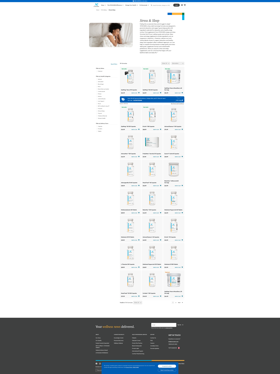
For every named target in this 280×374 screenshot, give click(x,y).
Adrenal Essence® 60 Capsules (151, 237)
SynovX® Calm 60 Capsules (171, 153)
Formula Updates (154, 348)
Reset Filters (114, 64)
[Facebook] (96, 363)
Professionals (143, 5)
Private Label (135, 348)
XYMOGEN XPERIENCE (102, 353)
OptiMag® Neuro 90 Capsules (129, 90)
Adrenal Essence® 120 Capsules (172, 126)
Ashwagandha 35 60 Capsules (129, 182)
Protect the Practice (137, 343)
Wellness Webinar (118, 343)
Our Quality (99, 340)
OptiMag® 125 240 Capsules (150, 90)
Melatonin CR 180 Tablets (171, 264)
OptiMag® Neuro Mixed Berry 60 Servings (173, 89)
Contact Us (153, 338)
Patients (134, 338)
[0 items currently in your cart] (185, 5)
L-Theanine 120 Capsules (127, 264)
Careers (152, 343)
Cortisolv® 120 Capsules (149, 293)
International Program (137, 351)
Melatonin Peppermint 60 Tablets (173, 210)
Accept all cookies (167, 366)
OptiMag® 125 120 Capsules (128, 126)
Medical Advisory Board (102, 350)
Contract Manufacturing (138, 353)
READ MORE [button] (136, 367)
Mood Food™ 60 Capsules (149, 182)
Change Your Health (130, 5)
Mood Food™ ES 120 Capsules (129, 293)
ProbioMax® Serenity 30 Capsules (152, 153)
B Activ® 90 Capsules (170, 237)
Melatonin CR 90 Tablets (127, 237)
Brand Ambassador (137, 345)
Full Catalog (104, 10)
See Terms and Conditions (177, 103)
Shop (102, 5)
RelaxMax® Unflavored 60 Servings (171, 181)
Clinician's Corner (136, 340)
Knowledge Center (118, 338)
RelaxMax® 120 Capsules (149, 210)
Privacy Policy (129, 367)
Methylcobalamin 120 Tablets (129, 210)
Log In (176, 5)
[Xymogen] (96, 5)
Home (97, 10)
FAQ (151, 340)
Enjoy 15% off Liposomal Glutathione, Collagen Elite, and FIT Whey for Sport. (147, 98)
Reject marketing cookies (167, 370)
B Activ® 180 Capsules (148, 126)
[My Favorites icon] (182, 5)
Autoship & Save (154, 345)
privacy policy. (169, 328)
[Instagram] (100, 363)
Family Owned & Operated (102, 343)
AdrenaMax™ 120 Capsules (128, 153)
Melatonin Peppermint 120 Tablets (152, 264)
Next (179, 302)
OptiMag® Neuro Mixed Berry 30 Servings (173, 292)
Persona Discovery (118, 340)
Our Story (98, 338)
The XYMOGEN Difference (114, 5)
